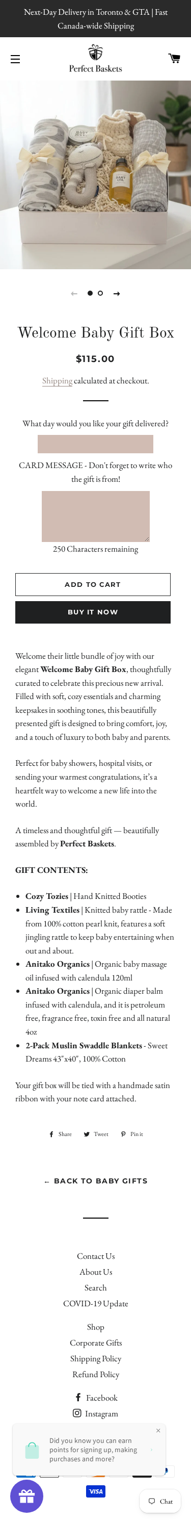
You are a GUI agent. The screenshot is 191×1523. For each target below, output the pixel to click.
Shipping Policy (95, 1358)
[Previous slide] (74, 293)
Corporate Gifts (96, 1342)
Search (96, 1287)
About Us (95, 1271)
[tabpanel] (95, 173)
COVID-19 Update (95, 1303)
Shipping (57, 380)
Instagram (101, 1413)
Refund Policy (95, 1374)
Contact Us (96, 1255)
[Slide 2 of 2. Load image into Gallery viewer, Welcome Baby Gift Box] (101, 293)
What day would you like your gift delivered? (95, 423)
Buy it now (93, 612)
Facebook (101, 1397)
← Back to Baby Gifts (95, 1180)
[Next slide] (117, 293)
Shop (95, 1326)
